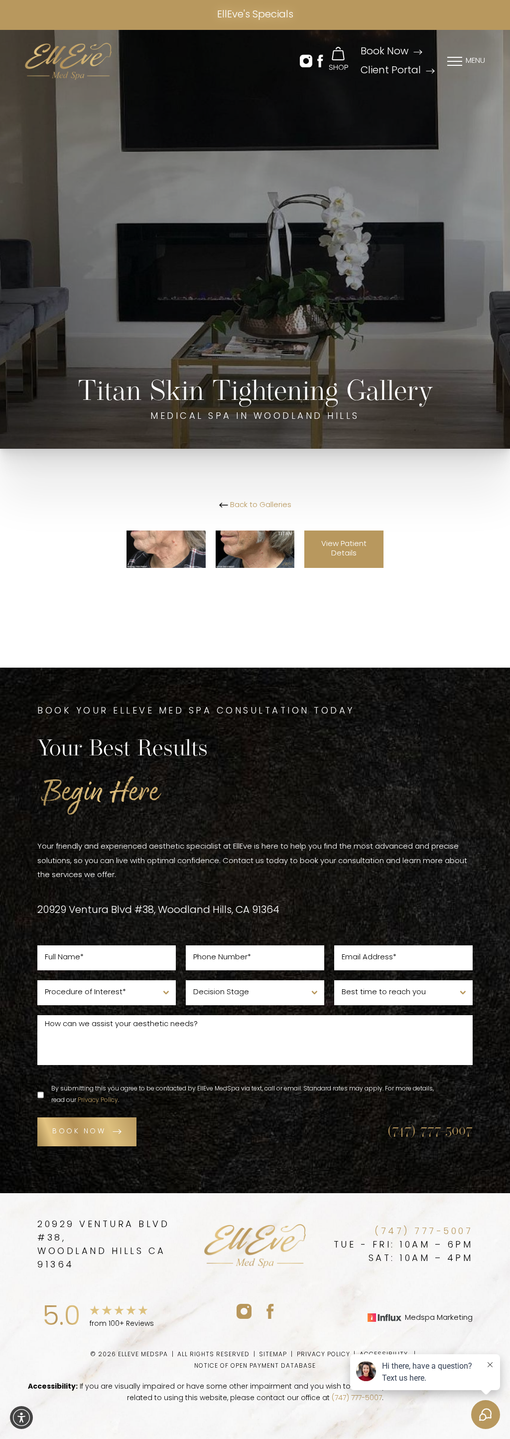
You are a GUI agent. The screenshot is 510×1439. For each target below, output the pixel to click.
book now (79, 1131)
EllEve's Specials (255, 15)
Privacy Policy (98, 1100)
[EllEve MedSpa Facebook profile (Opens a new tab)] (270, 1311)
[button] (306, 61)
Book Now (384, 52)
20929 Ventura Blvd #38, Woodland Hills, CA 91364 (158, 910)
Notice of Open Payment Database (255, 1366)
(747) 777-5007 (430, 1131)
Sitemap (273, 1355)
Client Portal (391, 71)
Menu (475, 61)
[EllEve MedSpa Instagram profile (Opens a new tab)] (244, 1311)
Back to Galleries (259, 505)
